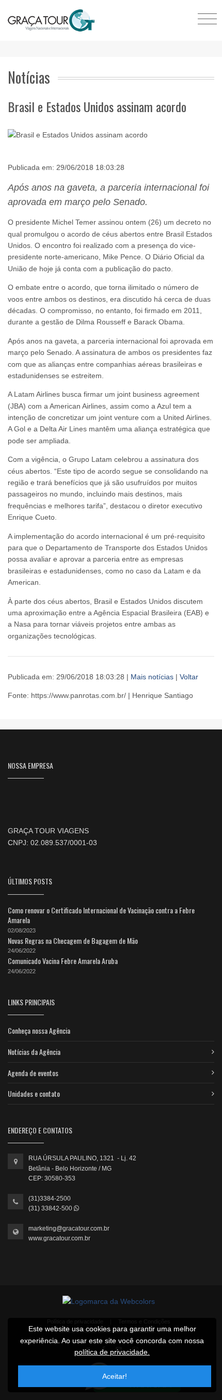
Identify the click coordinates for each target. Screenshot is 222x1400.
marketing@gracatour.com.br (68, 1228)
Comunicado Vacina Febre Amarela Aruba (63, 960)
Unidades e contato (34, 1093)
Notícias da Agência (34, 1051)
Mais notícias (153, 677)
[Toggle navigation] (207, 18)
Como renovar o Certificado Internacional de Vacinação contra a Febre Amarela (101, 915)
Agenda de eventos (33, 1072)
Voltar (189, 677)
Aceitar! (114, 1376)
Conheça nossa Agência (39, 1030)
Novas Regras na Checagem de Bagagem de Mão (73, 940)
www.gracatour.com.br (59, 1238)
